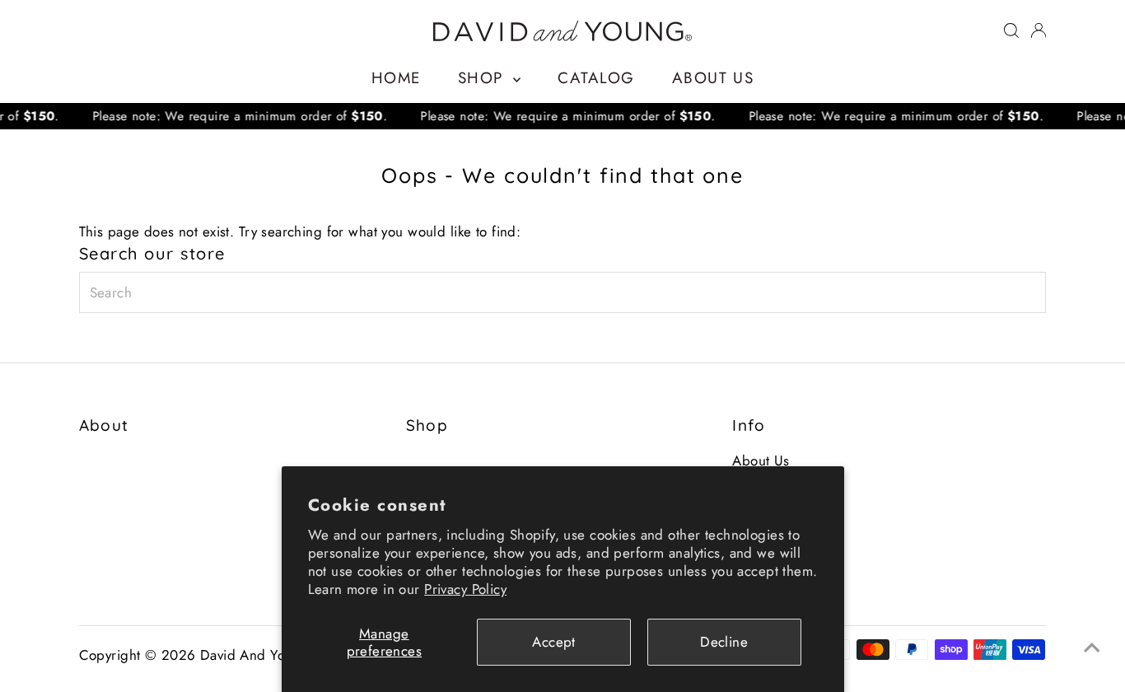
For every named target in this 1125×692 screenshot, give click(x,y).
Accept (554, 642)
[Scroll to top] (1092, 646)
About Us (713, 78)
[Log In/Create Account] (1038, 30)
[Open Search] (1011, 30)
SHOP (483, 78)
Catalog (596, 78)
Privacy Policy (465, 589)
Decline (724, 642)
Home (396, 78)
